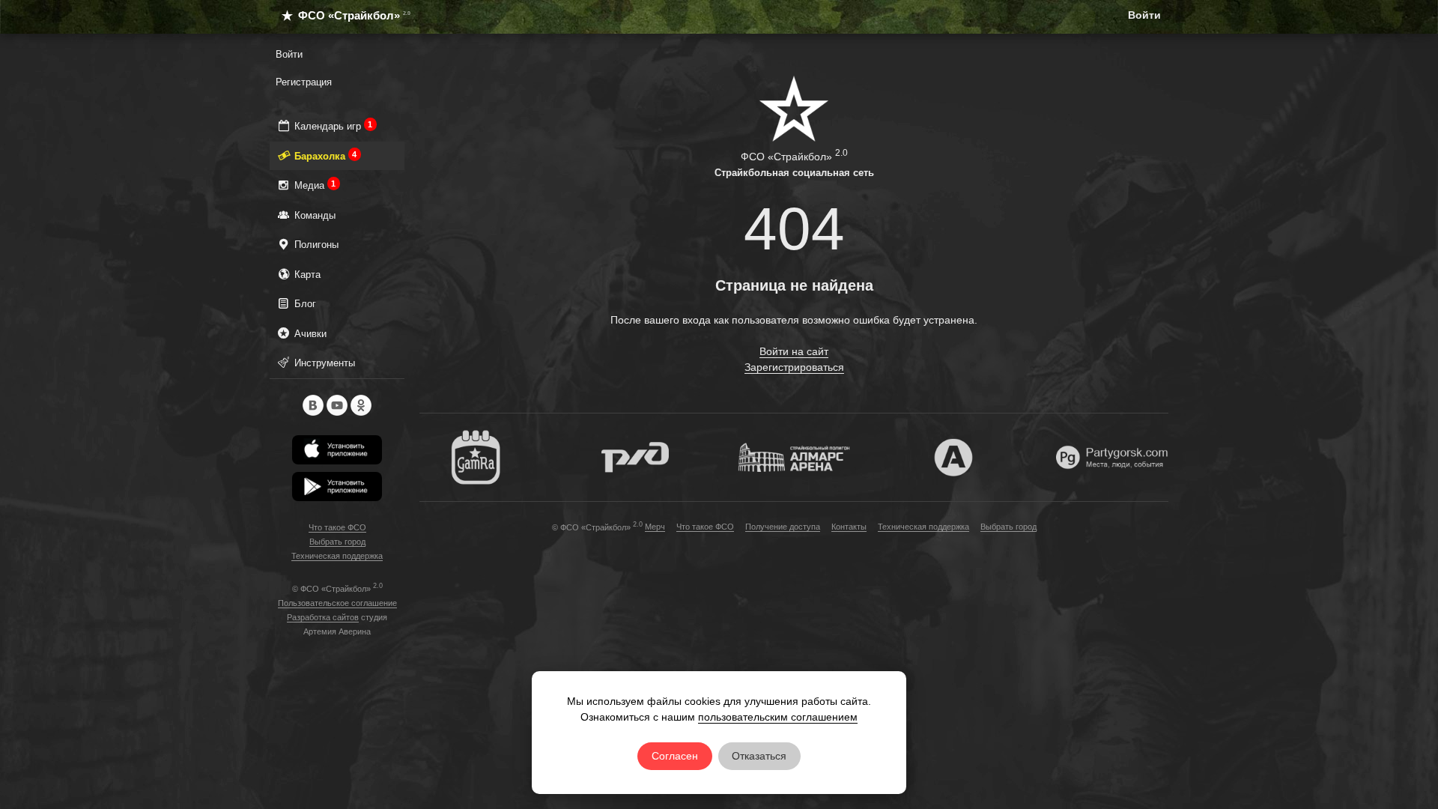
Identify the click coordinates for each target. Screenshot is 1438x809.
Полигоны (315, 244)
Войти (1144, 15)
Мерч (655, 526)
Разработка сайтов (323, 617)
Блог (303, 303)
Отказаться (759, 756)
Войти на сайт (793, 351)
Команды (313, 215)
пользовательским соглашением (778, 717)
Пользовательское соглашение (337, 603)
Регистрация (304, 82)
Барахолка (324, 156)
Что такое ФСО (337, 527)
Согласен (675, 756)
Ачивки (309, 333)
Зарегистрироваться (794, 367)
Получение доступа (782, 526)
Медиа (313, 185)
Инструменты (323, 363)
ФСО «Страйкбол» (347, 15)
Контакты (849, 526)
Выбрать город (337, 541)
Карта (306, 274)
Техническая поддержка (337, 555)
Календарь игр (331, 126)
